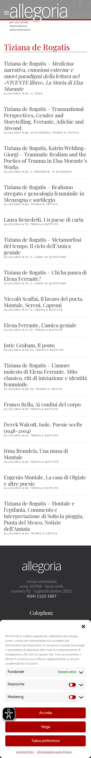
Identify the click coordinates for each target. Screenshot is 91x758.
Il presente (40, 171)
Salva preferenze (46, 740)
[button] (83, 626)
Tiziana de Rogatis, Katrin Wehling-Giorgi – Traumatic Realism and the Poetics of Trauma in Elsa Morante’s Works (45, 157)
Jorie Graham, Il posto (29, 345)
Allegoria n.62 (16, 435)
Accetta (45, 713)
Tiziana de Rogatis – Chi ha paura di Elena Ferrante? (45, 275)
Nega (45, 726)
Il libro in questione (48, 257)
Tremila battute (44, 224)
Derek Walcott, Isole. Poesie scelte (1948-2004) (43, 427)
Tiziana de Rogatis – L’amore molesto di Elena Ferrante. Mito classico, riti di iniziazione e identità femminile (45, 374)
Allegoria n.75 (16, 224)
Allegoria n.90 (16, 93)
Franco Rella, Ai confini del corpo (42, 404)
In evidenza (40, 132)
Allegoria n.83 (16, 171)
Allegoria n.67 (16, 409)
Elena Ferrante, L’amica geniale (40, 324)
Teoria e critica (65, 132)
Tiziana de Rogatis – (43, 76)
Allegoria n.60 (16, 462)
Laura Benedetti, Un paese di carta (43, 219)
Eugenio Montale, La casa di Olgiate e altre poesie (45, 480)
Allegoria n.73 (16, 257)
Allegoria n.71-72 (18, 309)
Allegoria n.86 (16, 132)
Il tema (37, 93)
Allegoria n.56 (16, 488)
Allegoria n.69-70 (19, 350)
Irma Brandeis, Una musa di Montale (36, 453)
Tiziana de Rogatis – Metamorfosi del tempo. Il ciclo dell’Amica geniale (42, 246)
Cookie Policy (25, 751)
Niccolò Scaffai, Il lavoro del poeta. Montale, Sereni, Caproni (43, 301)
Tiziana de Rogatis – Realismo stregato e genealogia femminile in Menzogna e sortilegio (44, 193)
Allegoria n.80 (16, 204)
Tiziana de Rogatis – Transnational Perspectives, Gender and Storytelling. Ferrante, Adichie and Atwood (44, 118)
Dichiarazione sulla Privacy (54, 751)
